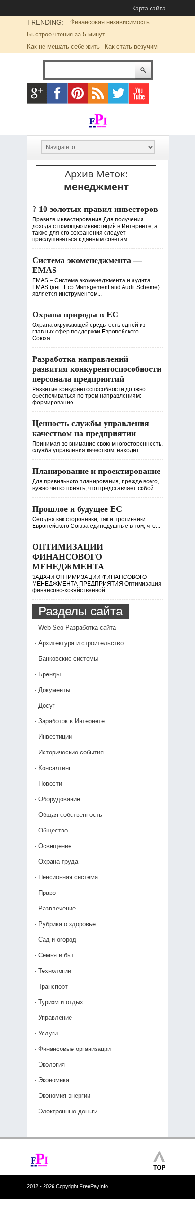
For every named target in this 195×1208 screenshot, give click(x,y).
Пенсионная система (68, 877)
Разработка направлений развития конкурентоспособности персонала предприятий (96, 369)
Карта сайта (149, 8)
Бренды (49, 674)
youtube (139, 93)
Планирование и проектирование (96, 471)
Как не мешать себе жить (63, 46)
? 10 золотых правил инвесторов (95, 209)
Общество (53, 830)
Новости (50, 783)
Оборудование (59, 799)
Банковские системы (68, 658)
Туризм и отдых (60, 1002)
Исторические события (71, 752)
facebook (57, 93)
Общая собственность (70, 814)
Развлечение (57, 908)
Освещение (54, 845)
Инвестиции (55, 736)
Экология (51, 1064)
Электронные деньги (68, 1111)
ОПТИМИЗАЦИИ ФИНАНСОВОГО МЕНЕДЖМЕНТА (68, 556)
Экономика (53, 1080)
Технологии (54, 970)
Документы (54, 689)
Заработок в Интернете (71, 721)
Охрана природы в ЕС (75, 314)
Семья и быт (56, 955)
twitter (118, 93)
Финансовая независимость (110, 22)
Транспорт (53, 986)
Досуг (46, 705)
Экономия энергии (64, 1095)
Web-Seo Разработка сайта (77, 627)
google (37, 93)
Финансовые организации (74, 1048)
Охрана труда (58, 861)
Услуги (48, 1033)
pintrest (78, 93)
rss (98, 93)
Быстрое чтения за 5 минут (66, 34)
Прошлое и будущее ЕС (77, 509)
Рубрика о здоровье (67, 924)
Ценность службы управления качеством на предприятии (90, 428)
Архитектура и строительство (81, 643)
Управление (55, 1017)
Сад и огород (57, 939)
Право (47, 892)
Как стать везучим (131, 46)
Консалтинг (54, 767)
